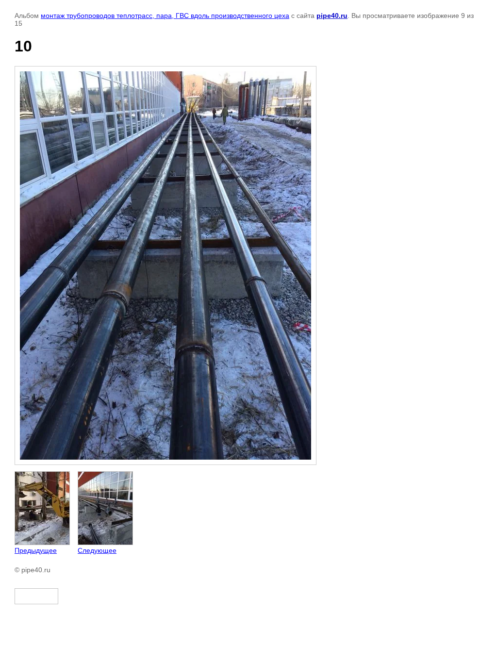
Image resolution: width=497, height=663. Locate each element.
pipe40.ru (332, 15)
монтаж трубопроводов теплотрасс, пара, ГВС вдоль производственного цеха (165, 15)
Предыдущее (36, 550)
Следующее (97, 550)
